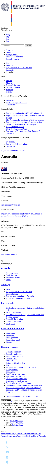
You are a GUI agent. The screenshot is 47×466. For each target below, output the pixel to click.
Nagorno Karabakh (13, 321)
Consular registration (14, 354)
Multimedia (10, 335)
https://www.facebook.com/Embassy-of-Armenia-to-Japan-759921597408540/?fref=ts (22, 215)
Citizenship (10, 372)
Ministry (9, 52)
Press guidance (12, 338)
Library (9, 342)
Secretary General (13, 87)
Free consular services (14, 356)
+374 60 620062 (16, 423)
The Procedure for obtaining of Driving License (25, 120)
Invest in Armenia (13, 277)
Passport (9, 361)
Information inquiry (13, 340)
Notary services (12, 370)
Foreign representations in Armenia (20, 296)
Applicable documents (15, 127)
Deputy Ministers (13, 85)
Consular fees (11, 358)
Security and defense (14, 312)
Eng (7, 37)
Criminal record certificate (16, 379)
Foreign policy (12, 54)
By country (10, 142)
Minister (9, 83)
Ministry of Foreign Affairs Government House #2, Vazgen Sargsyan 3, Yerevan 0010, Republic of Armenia (23, 435)
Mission (9, 81)
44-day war (10, 324)
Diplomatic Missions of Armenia (19, 68)
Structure (9, 90)
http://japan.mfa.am (9, 254)
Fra (7, 41)
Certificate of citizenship (15, 374)
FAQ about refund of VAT (16, 129)
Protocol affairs (12, 294)
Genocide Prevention (14, 319)
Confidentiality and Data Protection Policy (22, 396)
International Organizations (16, 144)
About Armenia (12, 273)
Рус (7, 39)
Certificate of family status (16, 381)
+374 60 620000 (16, 420)
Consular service (12, 59)
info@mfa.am (17, 425)
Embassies (10, 70)
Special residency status (15, 376)
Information (10, 333)
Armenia (9, 50)
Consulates (10, 105)
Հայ (8, 34)
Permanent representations (16, 102)
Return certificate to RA (15, 363)
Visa (8, 365)
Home (8, 63)
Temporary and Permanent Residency (21, 367)
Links (8, 280)
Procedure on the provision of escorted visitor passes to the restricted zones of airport (24, 123)
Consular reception (13, 352)
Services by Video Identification (18, 383)
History (9, 92)
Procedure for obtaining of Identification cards (24, 113)
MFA (8, 289)
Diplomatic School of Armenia (13, 150)
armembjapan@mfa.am (10, 205)
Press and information (14, 57)
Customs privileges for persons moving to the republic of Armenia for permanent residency (24, 386)
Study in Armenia (13, 275)
